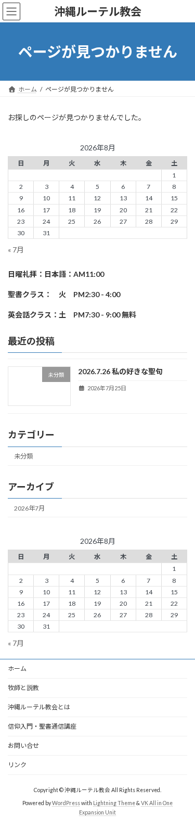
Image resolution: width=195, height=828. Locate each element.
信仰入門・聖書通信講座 (42, 726)
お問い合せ (23, 745)
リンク (17, 765)
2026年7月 (29, 508)
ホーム (17, 668)
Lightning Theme (114, 803)
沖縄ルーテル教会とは (39, 707)
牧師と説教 (23, 688)
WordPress (66, 803)
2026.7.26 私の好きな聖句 (120, 371)
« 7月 (16, 249)
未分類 (23, 456)
